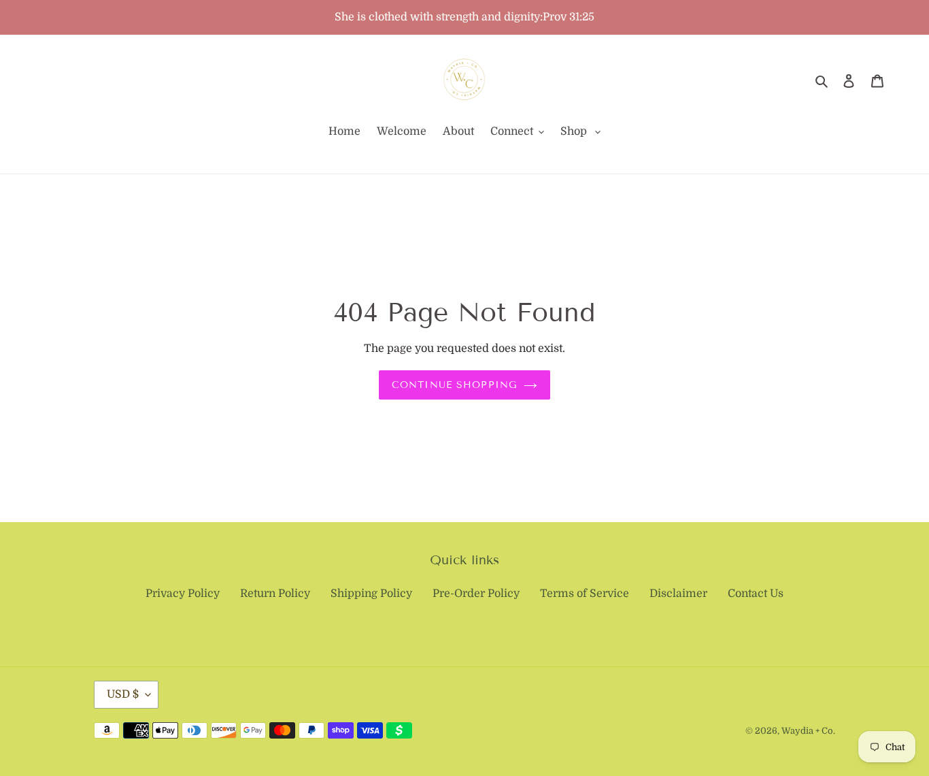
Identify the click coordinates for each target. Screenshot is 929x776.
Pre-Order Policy (476, 593)
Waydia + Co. (808, 731)
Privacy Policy (183, 593)
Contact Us (755, 593)
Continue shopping (454, 385)
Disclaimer (678, 593)
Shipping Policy (371, 593)
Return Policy (275, 593)
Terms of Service (584, 593)
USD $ (123, 694)
